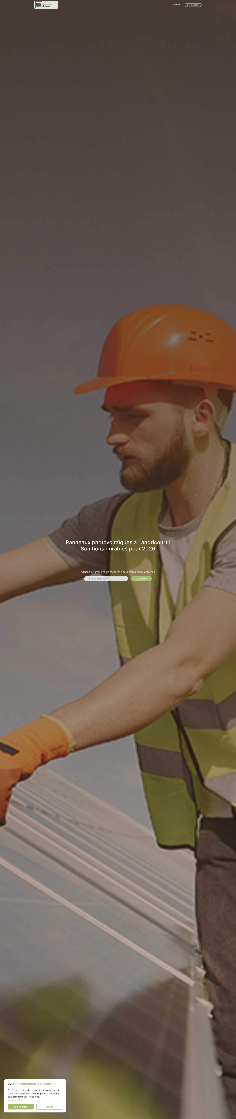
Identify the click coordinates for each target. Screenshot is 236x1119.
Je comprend (21, 1106)
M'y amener (141, 578)
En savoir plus (15, 1100)
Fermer (49, 1106)
